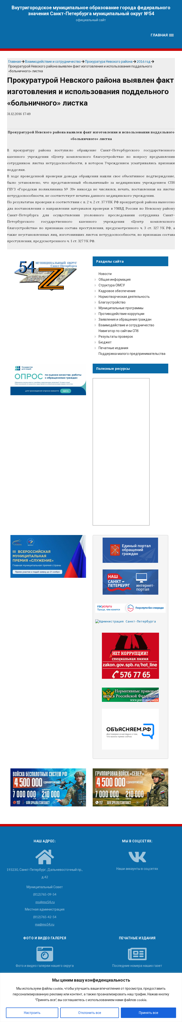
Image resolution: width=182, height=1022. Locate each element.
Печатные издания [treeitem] (113, 348)
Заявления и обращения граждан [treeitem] (125, 319)
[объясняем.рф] (130, 729)
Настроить (32, 1013)
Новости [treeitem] (105, 274)
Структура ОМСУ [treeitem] (112, 285)
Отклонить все (89, 1013)
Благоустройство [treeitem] (112, 302)
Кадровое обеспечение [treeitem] (117, 291)
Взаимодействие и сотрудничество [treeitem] (126, 325)
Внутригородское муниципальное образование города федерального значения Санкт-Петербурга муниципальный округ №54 (91, 10)
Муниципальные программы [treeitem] (121, 308)
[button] (162, 35)
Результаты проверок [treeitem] (116, 336)
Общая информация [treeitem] (115, 279)
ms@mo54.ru (45, 902)
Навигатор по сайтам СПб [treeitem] (119, 331)
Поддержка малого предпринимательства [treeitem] (132, 354)
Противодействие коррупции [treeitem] (121, 314)
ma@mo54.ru (44, 924)
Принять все (148, 1013)
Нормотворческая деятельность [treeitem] (124, 296)
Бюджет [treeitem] (105, 342)
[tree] (130, 314)
